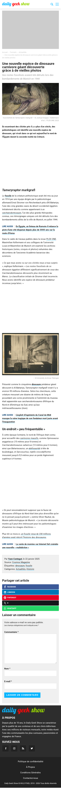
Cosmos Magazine (21, 562)
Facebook (11, 587)
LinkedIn (11, 592)
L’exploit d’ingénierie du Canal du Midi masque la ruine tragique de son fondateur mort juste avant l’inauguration (30, 418)
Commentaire (11, 632)
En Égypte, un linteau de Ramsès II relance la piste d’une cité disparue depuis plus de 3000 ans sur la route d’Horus (30, 230)
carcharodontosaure (11, 213)
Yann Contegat (15, 559)
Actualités (21, 569)
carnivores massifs (29, 438)
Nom (7, 668)
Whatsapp (11, 608)
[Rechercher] (52, 5)
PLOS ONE (51, 239)
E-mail (8, 681)
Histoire (30, 569)
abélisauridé (34, 448)
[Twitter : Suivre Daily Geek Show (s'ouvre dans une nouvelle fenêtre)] (32, 748)
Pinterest (11, 598)
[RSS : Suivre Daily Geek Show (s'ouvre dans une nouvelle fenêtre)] (23, 748)
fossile (8, 196)
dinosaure (36, 384)
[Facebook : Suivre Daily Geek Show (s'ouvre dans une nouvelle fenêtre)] (5, 748)
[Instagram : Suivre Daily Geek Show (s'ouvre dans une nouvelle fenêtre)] (14, 748)
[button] (57, 4)
